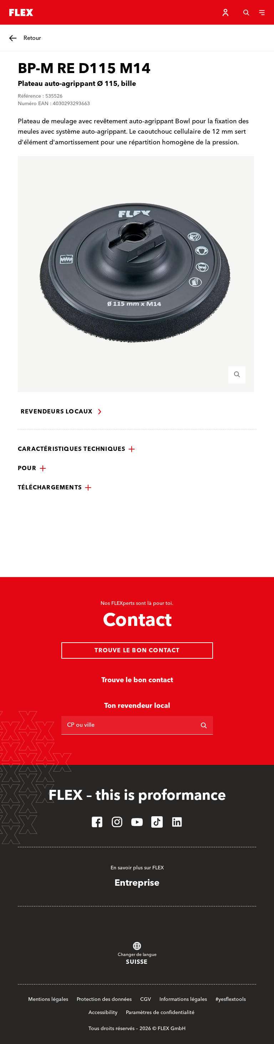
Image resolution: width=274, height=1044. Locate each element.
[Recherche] (246, 12)
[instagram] (117, 822)
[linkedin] (177, 822)
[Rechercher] (203, 725)
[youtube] (137, 822)
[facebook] (97, 822)
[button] (76, 449)
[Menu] (262, 12)
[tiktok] (157, 822)
